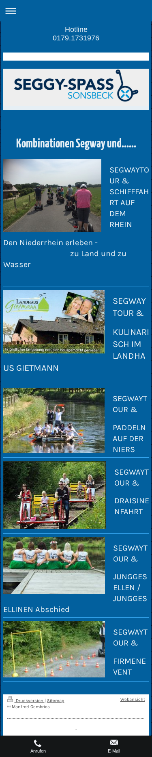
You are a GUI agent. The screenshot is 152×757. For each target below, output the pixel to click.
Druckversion (30, 700)
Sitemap (55, 700)
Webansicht (132, 699)
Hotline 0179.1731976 (76, 33)
